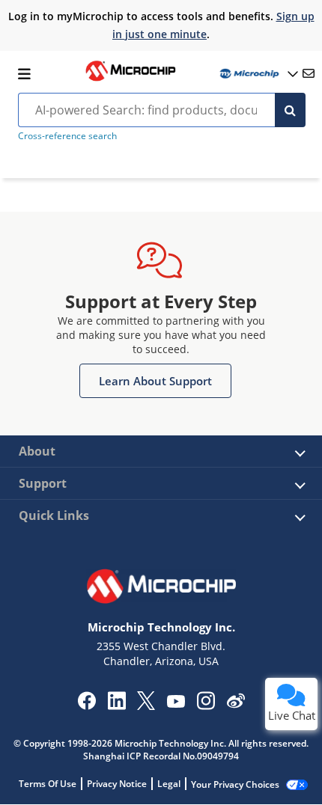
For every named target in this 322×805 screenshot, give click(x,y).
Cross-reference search (67, 135)
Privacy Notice (117, 783)
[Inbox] (309, 73)
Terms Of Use (47, 783)
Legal (168, 783)
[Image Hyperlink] (130, 79)
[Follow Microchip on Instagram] (205, 705)
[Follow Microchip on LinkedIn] (116, 705)
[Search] (290, 110)
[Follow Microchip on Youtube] (175, 703)
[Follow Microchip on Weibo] (235, 704)
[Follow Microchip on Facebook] (86, 705)
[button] (155, 381)
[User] (258, 74)
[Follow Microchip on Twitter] (146, 705)
